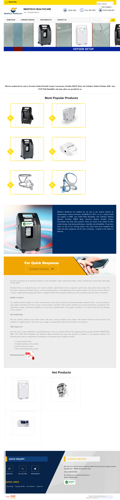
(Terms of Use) (110, 496)
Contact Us (61, 20)
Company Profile (27, 20)
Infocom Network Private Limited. (106, 497)
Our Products (46, 20)
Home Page (11, 20)
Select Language (106, 7)
